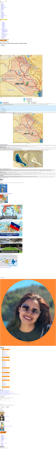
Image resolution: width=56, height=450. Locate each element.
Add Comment (1, 404)
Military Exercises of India (4, 29)
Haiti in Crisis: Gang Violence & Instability (4, 237)
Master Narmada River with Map (3, 395)
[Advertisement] (28, 51)
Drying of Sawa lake (3, 109)
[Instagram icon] (1, 183)
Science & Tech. (4, 366)
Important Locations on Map (6, 370)
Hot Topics (4, 362)
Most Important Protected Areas (5, 30)
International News (5, 369)
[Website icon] (0, 183)
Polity (1, 35)
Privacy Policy (2, 445)
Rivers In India (2, 439)
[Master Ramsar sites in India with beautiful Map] (2, 430)
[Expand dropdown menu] (2, 35)
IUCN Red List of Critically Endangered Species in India (5, 394)
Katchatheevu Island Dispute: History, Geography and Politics (6, 220)
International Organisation (4, 34)
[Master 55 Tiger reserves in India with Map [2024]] (2, 420)
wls (2, 32)
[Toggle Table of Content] (0, 107)
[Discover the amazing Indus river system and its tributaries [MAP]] (2, 425)
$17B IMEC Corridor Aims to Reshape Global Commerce (5, 267)
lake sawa (1, 178)
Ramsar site (6, 145)
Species (2, 440)
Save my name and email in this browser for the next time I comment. (7, 405)
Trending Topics (4, 361)
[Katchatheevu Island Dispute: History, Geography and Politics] (11, 219)
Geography (3, 26)
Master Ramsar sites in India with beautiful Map (4, 392)
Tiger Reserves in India (4, 31)
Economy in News (4, 37)
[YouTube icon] (2, 183)
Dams (4, 382)
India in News (3, 23)
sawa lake (3, 178)
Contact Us (2, 444)
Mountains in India (4, 27)
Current (2, 21)
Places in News (3, 25)
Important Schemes (4, 36)
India (1, 28)
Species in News (3, 24)
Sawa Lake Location (3, 108)
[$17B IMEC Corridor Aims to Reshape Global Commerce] (9, 266)
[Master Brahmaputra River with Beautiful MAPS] (2, 415)
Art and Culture (3, 38)
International (3, 33)
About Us (2, 443)
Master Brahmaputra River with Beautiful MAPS (4, 390)
